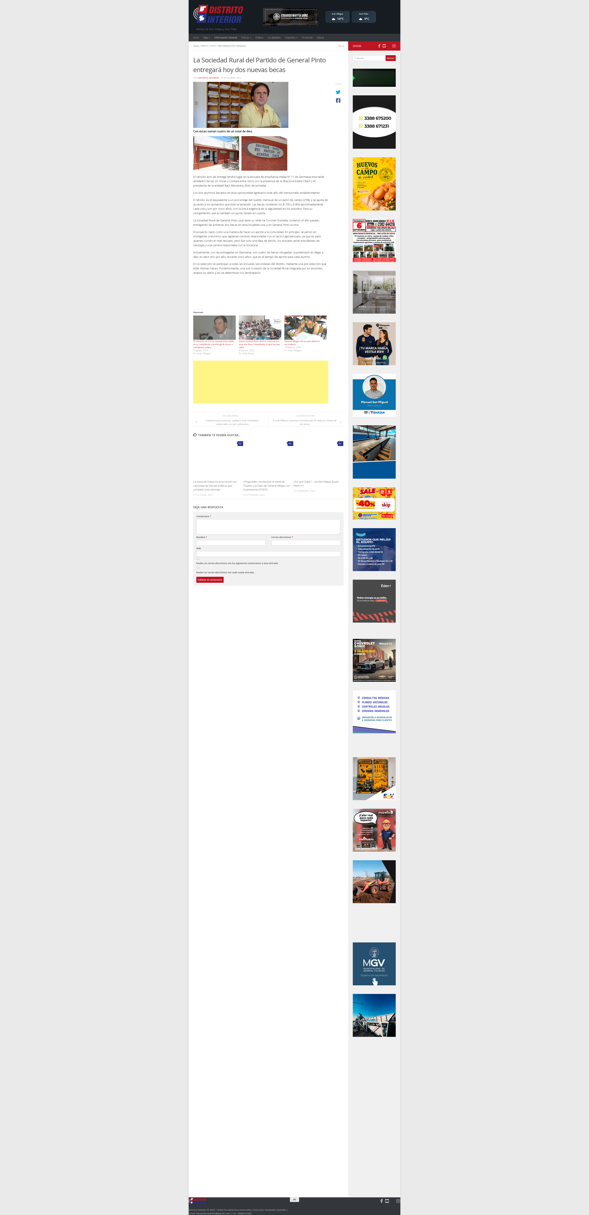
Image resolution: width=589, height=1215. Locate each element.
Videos (320, 37)
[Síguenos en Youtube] (384, 46)
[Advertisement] (260, 382)
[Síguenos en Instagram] (394, 46)
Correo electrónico (282, 537)
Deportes (290, 37)
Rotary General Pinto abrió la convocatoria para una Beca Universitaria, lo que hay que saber (259, 344)
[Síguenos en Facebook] (379, 46)
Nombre (201, 537)
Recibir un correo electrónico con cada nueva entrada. (225, 572)
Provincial (307, 37)
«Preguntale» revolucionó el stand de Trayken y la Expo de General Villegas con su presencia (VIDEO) (266, 485)
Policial (245, 37)
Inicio (196, 37)
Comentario (203, 516)
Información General (225, 37)
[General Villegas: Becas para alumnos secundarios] (305, 328)
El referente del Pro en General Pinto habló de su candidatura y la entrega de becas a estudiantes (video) (213, 344)
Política (259, 37)
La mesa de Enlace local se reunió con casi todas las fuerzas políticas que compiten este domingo (215, 485)
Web (198, 548)
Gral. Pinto (200, 46)
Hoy (205, 37)
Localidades (274, 37)
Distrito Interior (208, 77)
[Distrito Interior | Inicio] (218, 15)
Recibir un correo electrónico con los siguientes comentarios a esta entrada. (237, 563)
